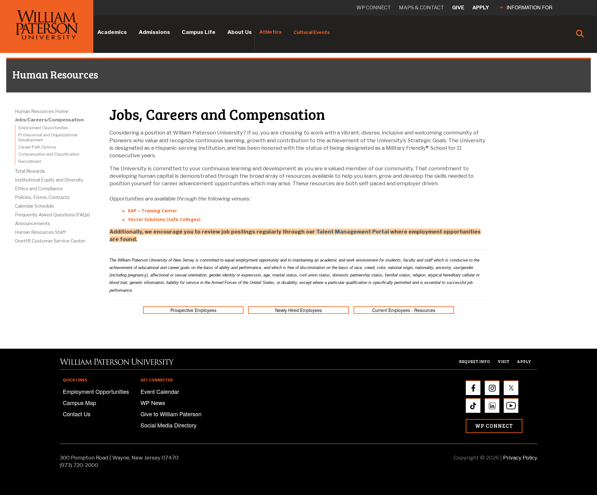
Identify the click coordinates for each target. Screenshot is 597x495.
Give (458, 8)
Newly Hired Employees (298, 310)
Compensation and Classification (48, 154)
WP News (153, 402)
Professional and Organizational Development (47, 137)
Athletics (270, 32)
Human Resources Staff (40, 232)
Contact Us (76, 414)
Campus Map (79, 402)
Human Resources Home (41, 111)
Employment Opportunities (43, 127)
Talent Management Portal (352, 232)
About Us (239, 32)
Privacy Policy (520, 458)
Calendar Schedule (34, 206)
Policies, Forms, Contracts (42, 197)
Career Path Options (37, 147)
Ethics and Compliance (39, 188)
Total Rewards (30, 171)
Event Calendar (160, 391)
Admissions (154, 32)
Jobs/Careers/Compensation (49, 119)
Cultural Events (312, 32)
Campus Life (198, 32)
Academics (112, 32)
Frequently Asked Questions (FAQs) (52, 214)
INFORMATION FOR (530, 7)
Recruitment (29, 161)
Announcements (32, 223)
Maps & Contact (421, 8)
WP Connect (494, 425)
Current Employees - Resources (403, 310)
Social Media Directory (169, 425)
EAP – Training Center (152, 211)
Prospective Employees (193, 310)
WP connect (373, 8)
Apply (480, 8)
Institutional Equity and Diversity (49, 179)
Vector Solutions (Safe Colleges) (164, 219)
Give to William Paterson (171, 414)
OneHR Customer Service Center (50, 240)
